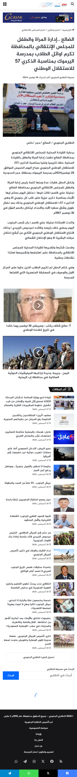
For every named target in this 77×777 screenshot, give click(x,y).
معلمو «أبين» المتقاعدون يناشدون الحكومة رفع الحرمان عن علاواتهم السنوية (27, 417)
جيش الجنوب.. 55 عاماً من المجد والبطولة (27, 483)
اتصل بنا (38, 740)
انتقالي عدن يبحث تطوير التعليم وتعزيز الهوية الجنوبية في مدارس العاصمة (28, 586)
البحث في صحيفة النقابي (60, 669)
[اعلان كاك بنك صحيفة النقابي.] (38, 18)
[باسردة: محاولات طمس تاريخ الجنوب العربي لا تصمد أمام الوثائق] (64, 572)
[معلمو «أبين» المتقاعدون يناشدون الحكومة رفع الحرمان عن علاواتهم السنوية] (64, 421)
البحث (10, 675)
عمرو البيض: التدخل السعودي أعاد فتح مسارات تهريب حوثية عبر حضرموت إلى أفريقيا (29, 452)
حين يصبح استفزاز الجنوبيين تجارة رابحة (28, 500)
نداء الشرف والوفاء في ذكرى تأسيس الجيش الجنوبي (30, 553)
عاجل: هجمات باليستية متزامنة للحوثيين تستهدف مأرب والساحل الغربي (28, 434)
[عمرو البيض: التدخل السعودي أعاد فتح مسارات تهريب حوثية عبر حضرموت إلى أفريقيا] (64, 454)
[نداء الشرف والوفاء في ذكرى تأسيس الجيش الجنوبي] (64, 556)
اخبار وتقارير (53, 30)
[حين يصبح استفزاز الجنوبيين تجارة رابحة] (64, 505)
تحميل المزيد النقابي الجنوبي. (38, 657)
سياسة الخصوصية (38, 728)
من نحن (38, 746)
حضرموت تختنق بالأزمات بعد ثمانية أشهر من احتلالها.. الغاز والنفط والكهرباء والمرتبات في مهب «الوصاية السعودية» (28, 622)
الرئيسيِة (67, 30)
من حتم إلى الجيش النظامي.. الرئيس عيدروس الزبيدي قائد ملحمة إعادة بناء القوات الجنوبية (29, 537)
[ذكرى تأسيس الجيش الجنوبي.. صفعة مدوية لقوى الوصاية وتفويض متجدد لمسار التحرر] (64, 641)
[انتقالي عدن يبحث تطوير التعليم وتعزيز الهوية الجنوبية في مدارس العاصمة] (64, 589)
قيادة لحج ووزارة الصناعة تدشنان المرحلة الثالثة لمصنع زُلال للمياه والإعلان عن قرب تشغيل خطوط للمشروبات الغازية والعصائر (27, 401)
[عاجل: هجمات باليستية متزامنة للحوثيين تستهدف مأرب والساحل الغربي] (64, 437)
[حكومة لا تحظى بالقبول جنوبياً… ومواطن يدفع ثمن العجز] (64, 472)
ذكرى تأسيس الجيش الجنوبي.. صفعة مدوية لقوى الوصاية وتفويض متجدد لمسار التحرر (27, 640)
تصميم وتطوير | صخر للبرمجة (38, 752)
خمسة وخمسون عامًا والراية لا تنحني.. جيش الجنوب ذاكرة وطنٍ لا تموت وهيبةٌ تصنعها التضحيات (29, 604)
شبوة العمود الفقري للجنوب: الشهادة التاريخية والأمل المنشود (30, 518)
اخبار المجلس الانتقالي (33, 30)
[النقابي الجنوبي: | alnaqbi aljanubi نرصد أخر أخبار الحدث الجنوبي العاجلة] (53, 5)
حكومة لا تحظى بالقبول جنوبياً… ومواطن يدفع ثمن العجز (28, 468)
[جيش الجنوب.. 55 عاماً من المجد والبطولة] (64, 488)
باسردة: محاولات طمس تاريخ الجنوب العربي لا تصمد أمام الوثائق (31, 569)
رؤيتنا (38, 734)
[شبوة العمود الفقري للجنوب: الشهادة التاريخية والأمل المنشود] (64, 521)
